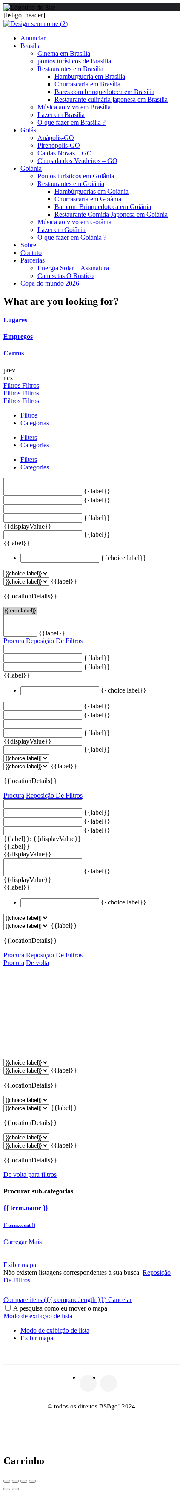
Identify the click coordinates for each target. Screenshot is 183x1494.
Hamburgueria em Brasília (89, 76)
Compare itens (54, 1299)
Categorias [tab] (34, 422)
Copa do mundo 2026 (49, 283)
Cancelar (120, 1299)
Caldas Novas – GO (64, 153)
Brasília (30, 45)
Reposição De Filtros (54, 640)
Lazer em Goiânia (61, 229)
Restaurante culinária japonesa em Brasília (111, 99)
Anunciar (33, 38)
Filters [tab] (28, 437)
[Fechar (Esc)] (6, 1481)
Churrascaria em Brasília (87, 84)
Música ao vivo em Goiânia (74, 222)
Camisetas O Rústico (65, 275)
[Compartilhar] (15, 1481)
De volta (37, 962)
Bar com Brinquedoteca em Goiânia (102, 206)
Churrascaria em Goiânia (87, 199)
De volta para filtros (30, 1174)
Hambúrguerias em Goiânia (91, 191)
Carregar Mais (22, 1241)
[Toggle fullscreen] (23, 1481)
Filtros (12, 385)
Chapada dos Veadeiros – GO (77, 160)
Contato (31, 252)
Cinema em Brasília (63, 53)
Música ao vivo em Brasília (74, 107)
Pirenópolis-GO (58, 145)
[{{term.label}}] (20, 611)
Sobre (28, 245)
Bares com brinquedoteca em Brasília (104, 91)
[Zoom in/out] (32, 1481)
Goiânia (31, 168)
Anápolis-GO (55, 137)
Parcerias (32, 260)
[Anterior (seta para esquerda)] (6, 1489)
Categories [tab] (34, 445)
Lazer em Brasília (61, 114)
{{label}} (97, 491)
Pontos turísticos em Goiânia (75, 176)
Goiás (28, 130)
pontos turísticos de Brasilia (74, 61)
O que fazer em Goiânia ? (71, 237)
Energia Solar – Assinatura (73, 268)
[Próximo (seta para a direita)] (15, 1489)
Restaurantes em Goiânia (70, 183)
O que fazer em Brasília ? (71, 122)
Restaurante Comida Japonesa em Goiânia (111, 214)
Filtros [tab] (28, 415)
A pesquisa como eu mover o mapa (60, 1308)
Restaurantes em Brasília (70, 68)
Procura (13, 640)
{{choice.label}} (123, 557)
